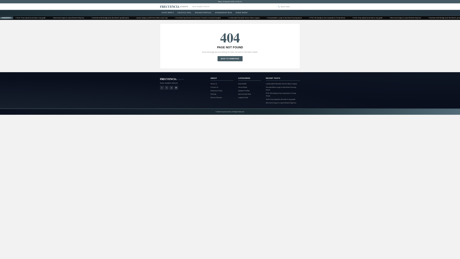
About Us (213, 84)
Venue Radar (241, 13)
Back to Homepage (230, 59)
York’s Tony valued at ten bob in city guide (21, 18)
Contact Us (214, 87)
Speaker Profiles (203, 13)
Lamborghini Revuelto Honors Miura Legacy (234, 18)
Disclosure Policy (216, 91)
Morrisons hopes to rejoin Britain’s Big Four (59, 18)
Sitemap (213, 94)
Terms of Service (216, 98)
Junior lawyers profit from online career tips (142, 18)
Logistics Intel (184, 13)
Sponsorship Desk (223, 13)
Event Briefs (168, 13)
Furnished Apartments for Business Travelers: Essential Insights (188, 18)
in (171, 88)
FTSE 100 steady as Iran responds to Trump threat (317, 18)
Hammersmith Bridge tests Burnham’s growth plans (101, 18)
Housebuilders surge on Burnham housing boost (275, 18)
